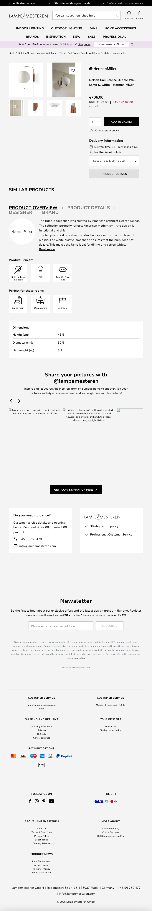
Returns (41, 730)
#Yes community (110, 828)
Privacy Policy (41, 835)
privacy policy (78, 657)
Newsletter (111, 726)
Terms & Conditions (42, 832)
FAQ (41, 708)
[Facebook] (30, 801)
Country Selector (42, 843)
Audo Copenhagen (41, 861)
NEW (76, 37)
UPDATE (111, 44)
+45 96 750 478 (30, 539)
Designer (20, 212)
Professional (114, 37)
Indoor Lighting (36, 52)
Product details (88, 207)
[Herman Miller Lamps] (107, 68)
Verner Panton (41, 864)
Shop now (84, 44)
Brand (50, 212)
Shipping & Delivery (41, 726)
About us (41, 828)
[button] (16, 108)
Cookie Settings (110, 832)
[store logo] (28, 15)
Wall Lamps (52, 52)
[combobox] (86, 15)
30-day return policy (110, 730)
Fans (93, 28)
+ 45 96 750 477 (129, 887)
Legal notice (41, 839)
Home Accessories (41, 872)
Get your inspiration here (73, 489)
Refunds (41, 733)
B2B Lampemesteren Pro (110, 835)
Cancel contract (41, 737)
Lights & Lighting (18, 52)
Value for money (41, 868)
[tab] (36, 207)
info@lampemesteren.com (37, 546)
